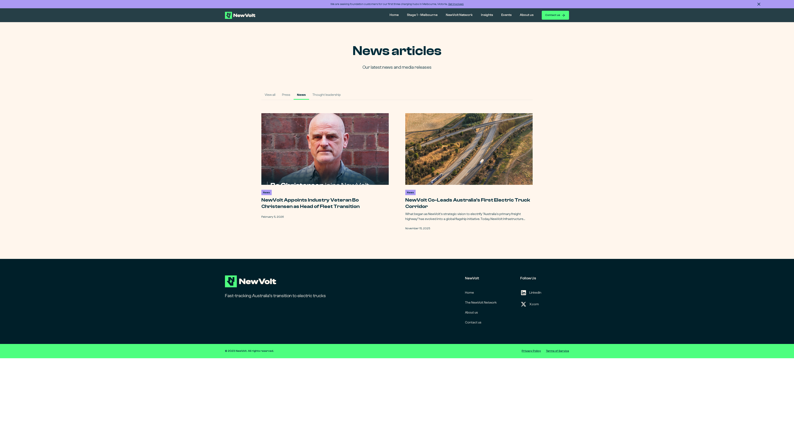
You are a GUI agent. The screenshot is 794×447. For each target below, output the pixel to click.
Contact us (473, 322)
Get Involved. (456, 4)
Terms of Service (557, 351)
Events (506, 15)
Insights (487, 15)
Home (394, 15)
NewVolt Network (459, 15)
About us (526, 15)
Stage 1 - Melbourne (422, 15)
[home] (243, 15)
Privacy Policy (531, 351)
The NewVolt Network (481, 302)
